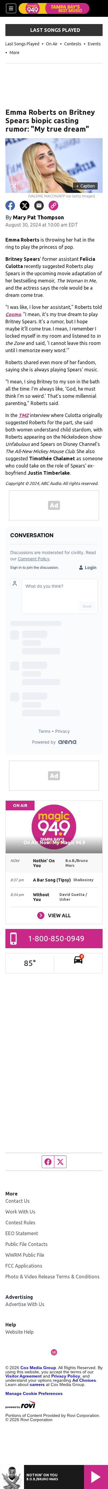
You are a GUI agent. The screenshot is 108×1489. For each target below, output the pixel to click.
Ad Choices (84, 1380)
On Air (52, 43)
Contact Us (17, 1201)
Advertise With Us (24, 1304)
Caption (85, 186)
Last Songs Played (22, 43)
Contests (72, 43)
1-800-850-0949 (56, 938)
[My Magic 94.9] (54, 8)
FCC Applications (23, 1265)
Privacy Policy (65, 1376)
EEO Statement (21, 1233)
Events (94, 43)
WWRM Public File (24, 1255)
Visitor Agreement (23, 1376)
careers (37, 1384)
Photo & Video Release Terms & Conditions (52, 1276)
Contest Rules (20, 1222)
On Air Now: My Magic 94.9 (54, 842)
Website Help (19, 1332)
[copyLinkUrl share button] (53, 205)
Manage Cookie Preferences (34, 1393)
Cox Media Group (38, 1367)
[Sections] (11, 8)
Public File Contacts (26, 1244)
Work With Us (20, 1211)
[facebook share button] (10, 205)
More (15, 52)
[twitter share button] (24, 205)
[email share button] (39, 205)
